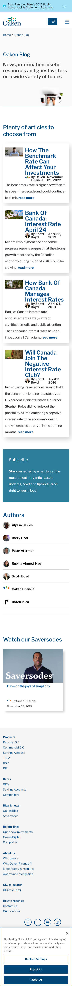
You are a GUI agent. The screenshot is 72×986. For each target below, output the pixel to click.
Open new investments (18, 832)
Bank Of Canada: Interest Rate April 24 (43, 221)
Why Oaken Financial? (17, 863)
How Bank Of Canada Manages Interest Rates (44, 291)
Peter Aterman (23, 551)
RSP (6, 763)
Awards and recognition (18, 874)
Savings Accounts (14, 789)
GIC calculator (12, 890)
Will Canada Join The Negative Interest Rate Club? (43, 363)
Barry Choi (20, 538)
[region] (36, 957)
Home (7, 34)
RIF (5, 768)
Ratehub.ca (20, 602)
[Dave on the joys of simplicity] (33, 666)
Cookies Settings (36, 959)
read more (26, 198)
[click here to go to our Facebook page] (28, 922)
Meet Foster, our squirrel (18, 868)
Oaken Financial (23, 589)
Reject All (36, 969)
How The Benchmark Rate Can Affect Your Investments (42, 161)
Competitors (11, 794)
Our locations (11, 911)
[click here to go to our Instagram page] (57, 922)
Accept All (36, 979)
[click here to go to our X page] (37, 922)
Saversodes (10, 816)
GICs (6, 784)
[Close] (67, 933)
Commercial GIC (13, 747)
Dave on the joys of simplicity (28, 686)
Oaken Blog (21, 34)
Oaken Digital (11, 837)
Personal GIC (11, 742)
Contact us (10, 906)
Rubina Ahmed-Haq (26, 563)
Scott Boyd (20, 576)
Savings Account (14, 752)
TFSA (6, 758)
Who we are (10, 858)
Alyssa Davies (22, 525)
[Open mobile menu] (66, 21)
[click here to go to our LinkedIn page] (47, 922)
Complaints (10, 842)
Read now (47, 7)
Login (52, 21)
